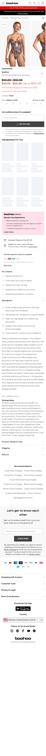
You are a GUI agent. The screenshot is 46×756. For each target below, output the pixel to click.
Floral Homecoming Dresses (23, 480)
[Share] (43, 18)
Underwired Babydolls (15, 493)
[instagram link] (11, 631)
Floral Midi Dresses (33, 471)
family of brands (10, 550)
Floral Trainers (34, 493)
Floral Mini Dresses (13, 475)
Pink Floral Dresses (33, 475)
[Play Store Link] (23, 608)
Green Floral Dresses (33, 489)
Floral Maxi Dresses (13, 471)
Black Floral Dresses (33, 484)
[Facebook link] (23, 631)
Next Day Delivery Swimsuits (19, 18)
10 (32, 105)
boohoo (5, 72)
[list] (23, 8)
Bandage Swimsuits (23, 498)
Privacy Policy (39, 133)
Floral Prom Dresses (13, 484)
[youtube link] (28, 631)
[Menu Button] (3, 3)
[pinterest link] (17, 631)
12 (39, 105)
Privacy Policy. (34, 554)
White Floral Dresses (12, 489)
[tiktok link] (34, 631)
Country (23, 614)
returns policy (33, 246)
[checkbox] (3, 132)
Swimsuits (5, 18)
